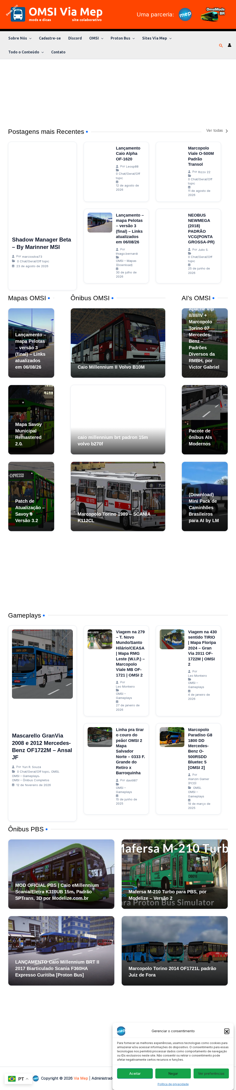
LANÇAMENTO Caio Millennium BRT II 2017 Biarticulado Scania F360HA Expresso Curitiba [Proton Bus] (57, 968)
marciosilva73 (32, 256)
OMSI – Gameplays (25, 776)
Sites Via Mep (154, 38)
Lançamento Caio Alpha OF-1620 (128, 153)
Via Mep (81, 1078)
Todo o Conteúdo (23, 52)
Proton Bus (120, 38)
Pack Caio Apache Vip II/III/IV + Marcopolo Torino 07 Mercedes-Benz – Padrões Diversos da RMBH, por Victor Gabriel (204, 335)
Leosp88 (132, 166)
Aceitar (135, 1073)
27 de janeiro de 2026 (128, 707)
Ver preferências (211, 1073)
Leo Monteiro (125, 686)
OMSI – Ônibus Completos (30, 780)
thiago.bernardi (127, 253)
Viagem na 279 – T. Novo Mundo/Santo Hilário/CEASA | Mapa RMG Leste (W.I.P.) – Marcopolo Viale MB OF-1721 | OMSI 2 (130, 653)
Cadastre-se (50, 38)
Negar (173, 1073)
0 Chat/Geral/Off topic (33, 261)
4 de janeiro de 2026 (199, 697)
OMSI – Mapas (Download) (126, 263)
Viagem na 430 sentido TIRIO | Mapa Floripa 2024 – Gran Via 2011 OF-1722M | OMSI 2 (202, 648)
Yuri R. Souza (31, 767)
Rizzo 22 (204, 172)
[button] (226, 1031)
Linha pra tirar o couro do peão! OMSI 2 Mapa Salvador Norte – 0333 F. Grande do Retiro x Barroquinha (130, 751)
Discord (75, 38)
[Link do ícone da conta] (229, 45)
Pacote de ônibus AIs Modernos (200, 437)
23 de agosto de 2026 (32, 266)
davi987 (132, 780)
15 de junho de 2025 (126, 801)
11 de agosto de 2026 (199, 193)
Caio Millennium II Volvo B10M (111, 367)
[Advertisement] (118, 91)
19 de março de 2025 (199, 806)
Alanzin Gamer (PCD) (198, 781)
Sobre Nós (17, 38)
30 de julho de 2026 (126, 274)
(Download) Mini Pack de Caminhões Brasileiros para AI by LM (204, 507)
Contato (58, 52)
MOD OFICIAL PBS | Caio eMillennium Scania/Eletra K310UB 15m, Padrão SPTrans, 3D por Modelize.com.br (57, 892)
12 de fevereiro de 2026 (33, 785)
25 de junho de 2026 (199, 270)
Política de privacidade (173, 1084)
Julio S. (203, 249)
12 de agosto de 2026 (127, 187)
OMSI (94, 38)
